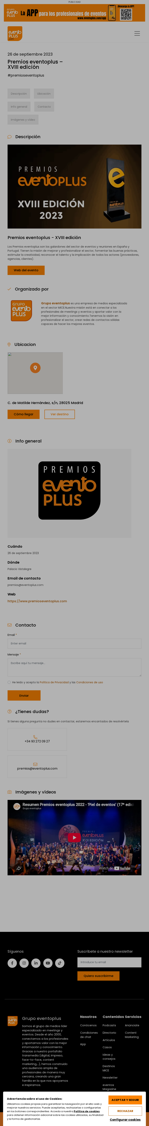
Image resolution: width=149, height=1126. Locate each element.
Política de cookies (87, 1111)
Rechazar (125, 1111)
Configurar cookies (125, 1120)
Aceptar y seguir (125, 1100)
